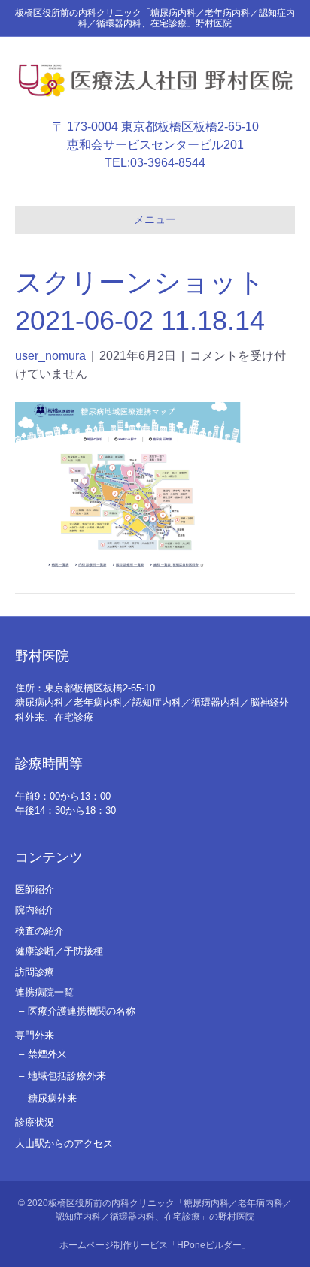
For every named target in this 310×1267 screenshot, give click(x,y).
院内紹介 (34, 909)
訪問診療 (34, 972)
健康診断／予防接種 (59, 951)
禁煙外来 (47, 1054)
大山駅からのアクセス (64, 1143)
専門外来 (34, 1035)
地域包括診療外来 (67, 1075)
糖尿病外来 (52, 1098)
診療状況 (34, 1122)
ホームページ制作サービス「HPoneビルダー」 (155, 1245)
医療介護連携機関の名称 (81, 1011)
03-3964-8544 (167, 162)
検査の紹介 (39, 930)
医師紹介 (34, 889)
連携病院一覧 (44, 992)
